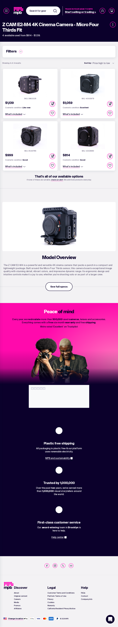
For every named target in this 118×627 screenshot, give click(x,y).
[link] (19, 11)
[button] (52, 103)
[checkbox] (52, 113)
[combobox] (43, 10)
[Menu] (6, 11)
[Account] (102, 11)
